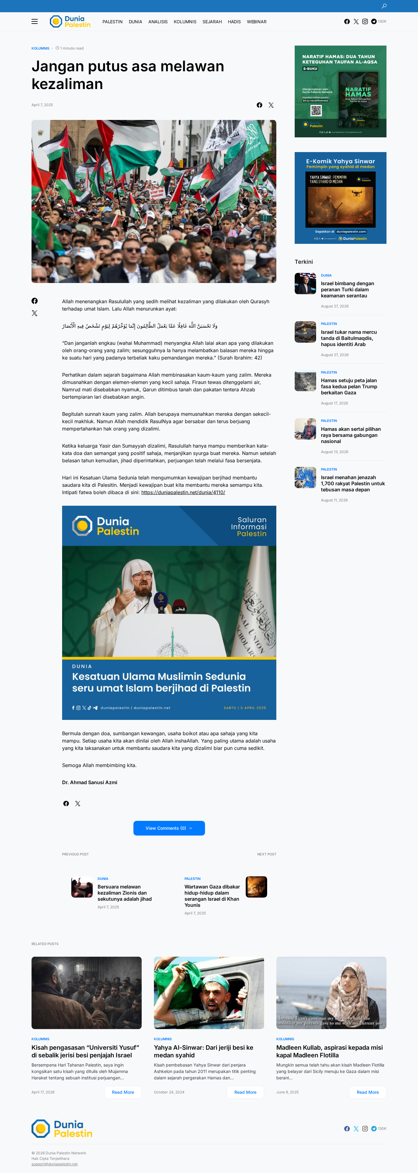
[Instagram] (365, 21)
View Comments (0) (166, 828)
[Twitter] (356, 21)
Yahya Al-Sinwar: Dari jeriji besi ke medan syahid (203, 1051)
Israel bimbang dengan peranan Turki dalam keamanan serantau (347, 289)
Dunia (103, 879)
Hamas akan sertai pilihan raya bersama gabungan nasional (351, 435)
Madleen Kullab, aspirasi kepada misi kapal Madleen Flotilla (329, 1051)
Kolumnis (40, 48)
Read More (123, 1092)
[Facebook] (347, 21)
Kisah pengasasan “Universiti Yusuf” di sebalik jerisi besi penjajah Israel (85, 1051)
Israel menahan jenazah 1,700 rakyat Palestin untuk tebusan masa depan (353, 483)
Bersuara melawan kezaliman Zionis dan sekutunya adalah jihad (125, 893)
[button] (384, 6)
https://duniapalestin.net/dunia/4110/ (183, 492)
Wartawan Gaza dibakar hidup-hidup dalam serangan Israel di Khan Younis (212, 896)
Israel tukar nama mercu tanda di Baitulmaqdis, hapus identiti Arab (349, 338)
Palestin (192, 879)
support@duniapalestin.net (55, 1164)
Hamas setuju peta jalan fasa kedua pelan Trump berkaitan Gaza (349, 386)
